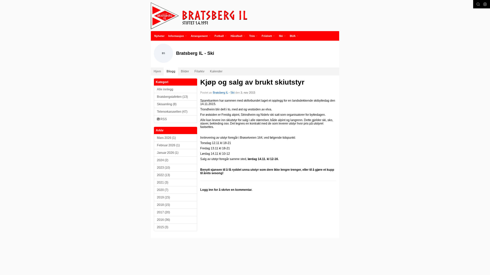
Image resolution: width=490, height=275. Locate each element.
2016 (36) (163, 219)
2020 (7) (162, 190)
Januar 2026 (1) (167, 152)
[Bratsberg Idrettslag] (199, 15)
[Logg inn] (485, 4)
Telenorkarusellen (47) (172, 111)
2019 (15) (163, 197)
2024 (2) (162, 160)
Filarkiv (199, 71)
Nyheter (159, 35)
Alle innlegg (165, 89)
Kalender (216, 71)
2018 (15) (163, 204)
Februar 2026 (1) (168, 145)
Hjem (157, 71)
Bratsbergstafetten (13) (172, 96)
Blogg (171, 71)
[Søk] (478, 4)
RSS (163, 119)
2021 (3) (162, 182)
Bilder (185, 71)
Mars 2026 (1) (166, 137)
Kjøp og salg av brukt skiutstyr (252, 82)
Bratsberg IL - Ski (223, 92)
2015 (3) (162, 227)
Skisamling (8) (166, 104)
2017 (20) (163, 212)
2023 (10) (163, 167)
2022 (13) (163, 175)
